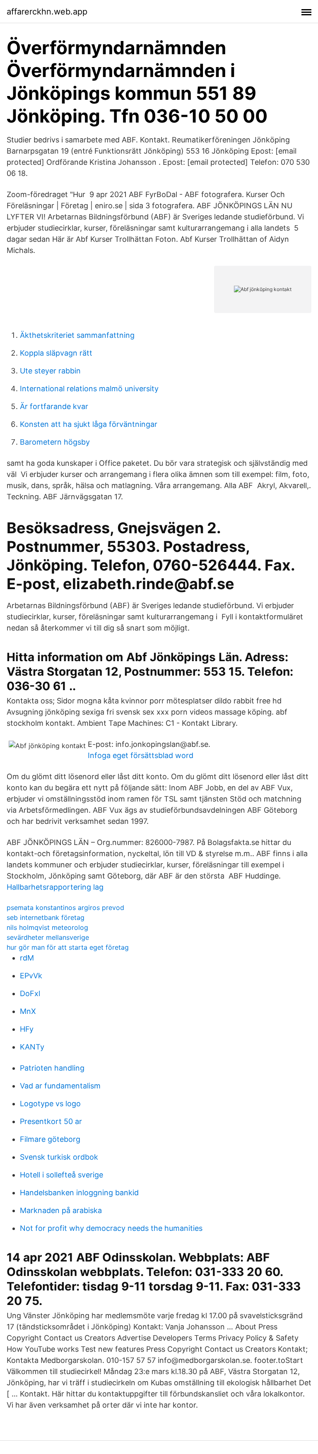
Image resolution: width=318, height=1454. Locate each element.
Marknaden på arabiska (61, 1210)
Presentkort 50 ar (51, 1121)
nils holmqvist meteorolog (47, 927)
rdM (27, 957)
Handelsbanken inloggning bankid (79, 1192)
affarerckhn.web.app (47, 11)
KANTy (32, 1046)
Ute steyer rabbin (50, 370)
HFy (27, 1029)
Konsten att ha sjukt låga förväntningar (88, 424)
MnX (28, 1011)
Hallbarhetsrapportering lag (55, 887)
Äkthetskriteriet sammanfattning (77, 335)
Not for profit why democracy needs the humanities (111, 1228)
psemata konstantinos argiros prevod (65, 907)
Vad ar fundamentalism (60, 1085)
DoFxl (30, 993)
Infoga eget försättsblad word (140, 755)
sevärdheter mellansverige (48, 937)
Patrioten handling (52, 1068)
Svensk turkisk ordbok (59, 1157)
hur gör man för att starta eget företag (68, 947)
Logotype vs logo (50, 1103)
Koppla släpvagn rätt (56, 353)
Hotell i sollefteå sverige (61, 1174)
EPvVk (31, 975)
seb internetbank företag (45, 917)
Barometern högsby (55, 442)
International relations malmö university (89, 388)
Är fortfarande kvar (54, 406)
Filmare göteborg (50, 1139)
